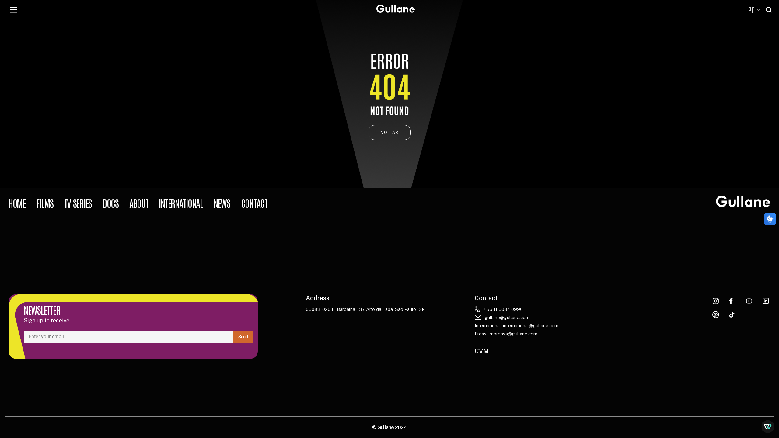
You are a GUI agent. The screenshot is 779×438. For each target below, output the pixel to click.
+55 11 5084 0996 (503, 309)
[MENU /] (13, 9)
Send (243, 336)
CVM (482, 351)
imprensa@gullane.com (513, 333)
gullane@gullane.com (506, 317)
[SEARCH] (769, 9)
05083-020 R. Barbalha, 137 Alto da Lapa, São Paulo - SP (365, 309)
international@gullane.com (530, 325)
